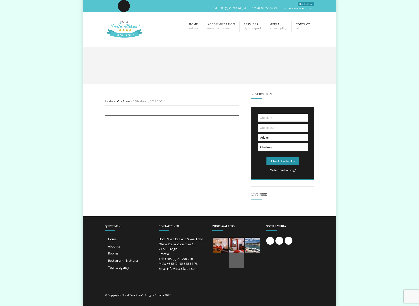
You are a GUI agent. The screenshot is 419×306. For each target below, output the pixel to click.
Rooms (113, 253)
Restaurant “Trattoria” (123, 260)
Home (112, 239)
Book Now (306, 4)
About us (114, 246)
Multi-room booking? (283, 170)
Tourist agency (118, 267)
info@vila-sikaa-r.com (297, 8)
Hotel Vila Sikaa (120, 101)
